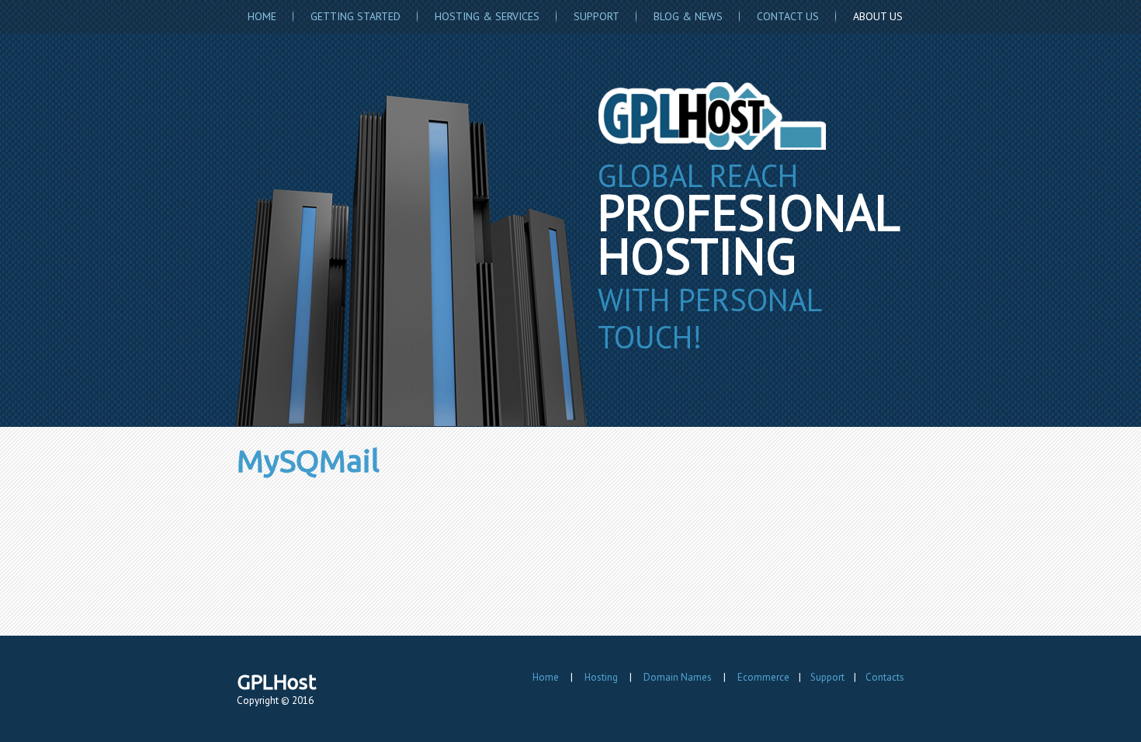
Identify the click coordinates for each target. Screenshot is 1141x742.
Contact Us (788, 16)
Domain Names (677, 677)
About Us (878, 16)
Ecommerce (763, 677)
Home (262, 16)
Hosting (601, 677)
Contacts (884, 677)
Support (596, 16)
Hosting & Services (487, 16)
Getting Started (355, 16)
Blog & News (688, 16)
